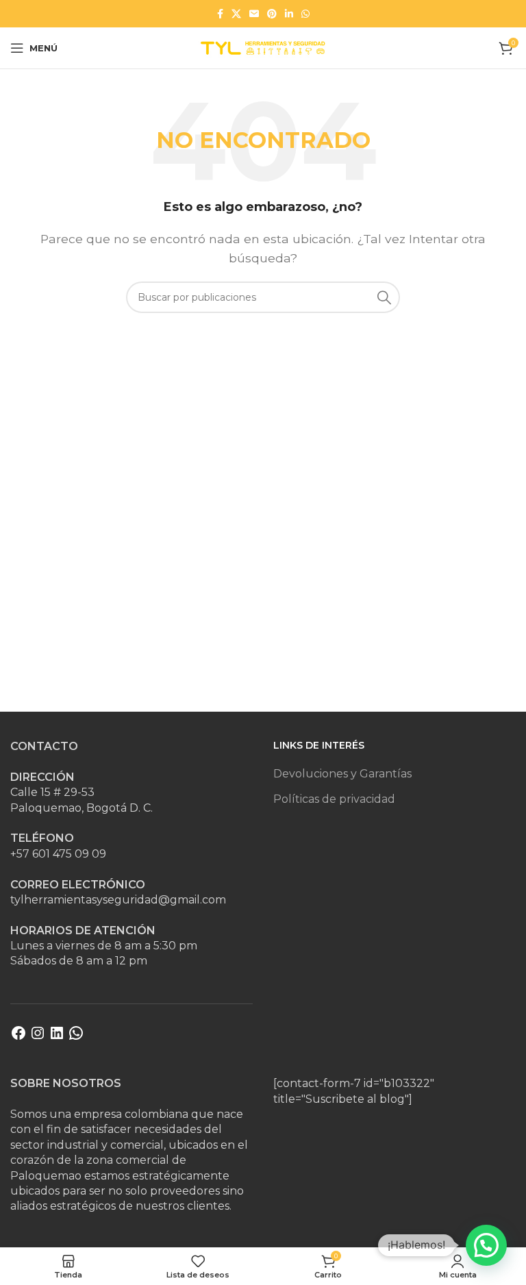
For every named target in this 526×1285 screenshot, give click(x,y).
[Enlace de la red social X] (236, 14)
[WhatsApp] (76, 1037)
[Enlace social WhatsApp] (305, 14)
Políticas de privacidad (334, 799)
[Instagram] (37, 1037)
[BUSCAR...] (384, 297)
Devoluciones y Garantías (342, 773)
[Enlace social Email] (254, 14)
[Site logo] (263, 46)
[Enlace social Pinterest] (272, 14)
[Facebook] (18, 1037)
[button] (486, 1245)
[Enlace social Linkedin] (289, 14)
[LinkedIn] (57, 1037)
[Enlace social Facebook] (220, 14)
